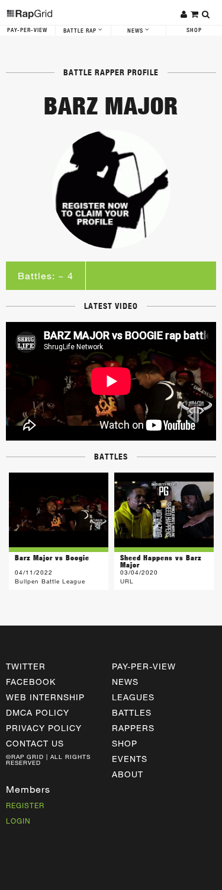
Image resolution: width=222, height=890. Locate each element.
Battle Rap (80, 31)
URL (127, 581)
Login (18, 820)
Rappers (133, 728)
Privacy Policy (44, 728)
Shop (194, 30)
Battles (132, 712)
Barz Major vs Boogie (52, 557)
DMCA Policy (37, 712)
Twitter (26, 666)
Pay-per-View (144, 666)
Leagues (133, 697)
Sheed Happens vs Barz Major (161, 561)
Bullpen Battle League (50, 581)
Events (129, 759)
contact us (35, 743)
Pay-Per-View (27, 30)
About (127, 774)
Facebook (31, 682)
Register (25, 805)
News (136, 31)
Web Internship (45, 697)
